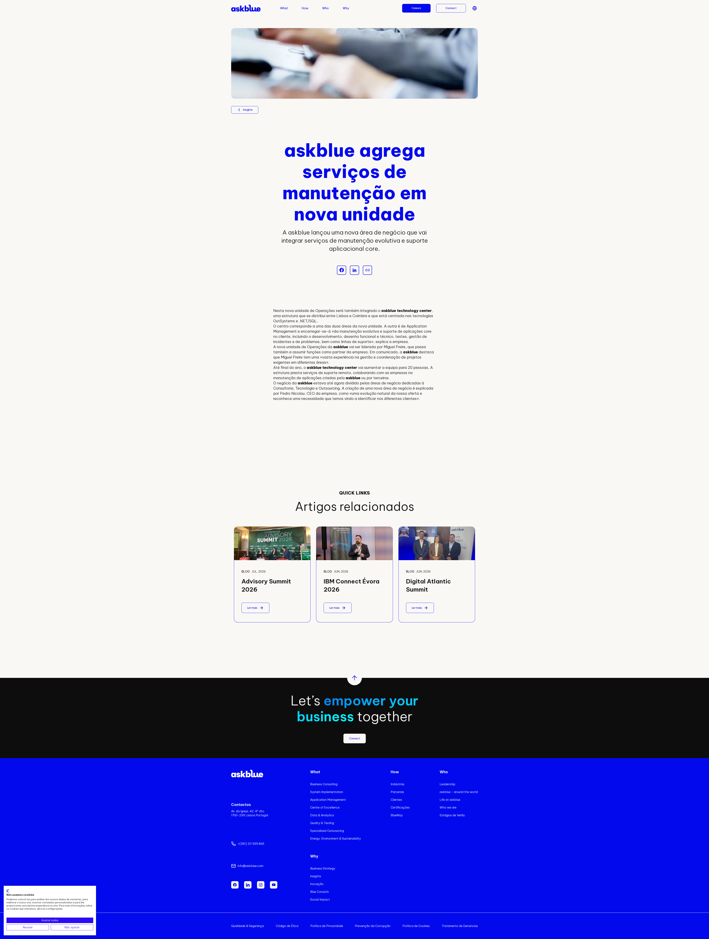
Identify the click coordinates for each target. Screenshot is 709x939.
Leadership (447, 784)
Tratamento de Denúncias (460, 926)
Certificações (400, 807)
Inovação (316, 884)
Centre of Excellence (325, 807)
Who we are (448, 807)
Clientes (396, 800)
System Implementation (326, 792)
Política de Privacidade (326, 926)
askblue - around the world (459, 792)
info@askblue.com (250, 866)
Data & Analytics (322, 815)
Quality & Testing (322, 823)
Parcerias (397, 792)
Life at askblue (450, 800)
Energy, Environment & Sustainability (335, 838)
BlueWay (397, 815)
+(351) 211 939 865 (251, 843)
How (305, 8)
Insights (315, 876)
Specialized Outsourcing (327, 831)
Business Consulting (324, 784)
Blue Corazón (319, 892)
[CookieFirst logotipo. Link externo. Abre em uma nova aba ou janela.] (7, 891)
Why (346, 8)
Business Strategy (322, 868)
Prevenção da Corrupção (373, 926)
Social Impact (320, 899)
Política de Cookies (416, 926)
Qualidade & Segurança (247, 926)
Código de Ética (287, 926)
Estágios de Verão (452, 815)
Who (325, 8)
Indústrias (397, 784)
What (284, 8)
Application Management (328, 800)
